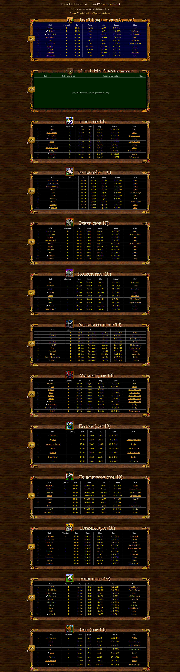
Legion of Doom (134, 142)
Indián (50, 246)
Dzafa (51, 292)
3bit (50, 40)
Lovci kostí (135, 40)
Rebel (53, 193)
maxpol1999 (50, 234)
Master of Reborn (52, 148)
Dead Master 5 (52, 139)
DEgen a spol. (134, 157)
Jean (51, 49)
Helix (51, 608)
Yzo (50, 252)
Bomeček (49, 563)
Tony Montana (51, 638)
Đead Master (52, 457)
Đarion (49, 560)
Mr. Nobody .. (52, 405)
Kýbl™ (53, 136)
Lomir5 (49, 554)
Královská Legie (135, 193)
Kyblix (49, 545)
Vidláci (135, 46)
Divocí (135, 351)
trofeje (105, 4)
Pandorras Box (135, 336)
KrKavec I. (50, 28)
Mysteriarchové (134, 136)
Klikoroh (51, 536)
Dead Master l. (49, 512)
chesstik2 (51, 145)
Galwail (53, 189)
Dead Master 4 (52, 133)
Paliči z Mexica (135, 34)
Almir (50, 289)
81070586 (52, 336)
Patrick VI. (52, 351)
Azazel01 (53, 199)
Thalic (49, 502)
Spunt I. (53, 154)
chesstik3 (52, 342)
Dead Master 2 (50, 309)
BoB (135, 28)
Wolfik (51, 393)
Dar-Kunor (49, 492)
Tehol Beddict (50, 37)
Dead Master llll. (51, 408)
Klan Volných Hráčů (134, 440)
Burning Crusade (135, 492)
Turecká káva (50, 231)
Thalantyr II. (54, 435)
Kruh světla (135, 289)
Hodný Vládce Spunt (52, 357)
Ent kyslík (51, 43)
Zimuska (50, 46)
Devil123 (52, 402)
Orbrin (54, 440)
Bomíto (50, 299)
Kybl (52, 348)
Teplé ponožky (135, 393)
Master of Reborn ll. (53, 187)
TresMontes (51, 34)
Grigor (52, 130)
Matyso (50, 649)
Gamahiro (50, 52)
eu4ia (51, 611)
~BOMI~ (51, 31)
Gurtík (53, 196)
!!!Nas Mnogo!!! (134, 31)
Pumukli (50, 259)
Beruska (51, 548)
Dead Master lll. (53, 180)
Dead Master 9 (50, 240)
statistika (114, 4)
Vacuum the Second (53, 444)
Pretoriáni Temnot (134, 399)
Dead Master (50, 55)
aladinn (52, 202)
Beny (52, 339)
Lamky (135, 37)
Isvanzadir (51, 157)
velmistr (51, 399)
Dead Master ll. (50, 661)
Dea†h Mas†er (53, 183)
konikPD (50, 237)
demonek (51, 396)
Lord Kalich (49, 485)
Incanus (49, 499)
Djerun (52, 354)
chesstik (54, 208)
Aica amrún (135, 52)
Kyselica (51, 390)
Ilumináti (136, 360)
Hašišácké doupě (135, 43)
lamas (52, 142)
